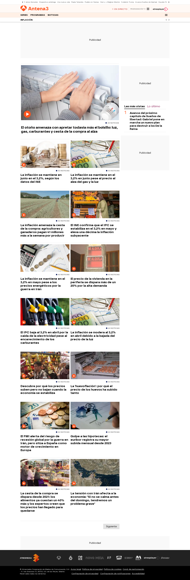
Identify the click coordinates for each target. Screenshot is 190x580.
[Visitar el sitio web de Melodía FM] (138, 558)
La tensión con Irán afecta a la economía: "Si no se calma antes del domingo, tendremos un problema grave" (95, 498)
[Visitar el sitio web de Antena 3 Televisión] (61, 558)
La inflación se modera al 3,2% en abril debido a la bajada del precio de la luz (93, 336)
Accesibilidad (138, 573)
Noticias (53, 15)
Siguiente (111, 526)
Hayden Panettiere (165, 2)
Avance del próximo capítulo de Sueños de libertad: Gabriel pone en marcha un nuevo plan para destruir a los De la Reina (147, 121)
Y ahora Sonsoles (31, 2)
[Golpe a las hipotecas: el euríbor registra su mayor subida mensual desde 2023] (95, 415)
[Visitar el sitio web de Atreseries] (109, 558)
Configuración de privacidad (84, 573)
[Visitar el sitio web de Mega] (100, 558)
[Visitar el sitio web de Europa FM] (128, 558)
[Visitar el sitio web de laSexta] (70, 558)
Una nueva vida (63, 2)
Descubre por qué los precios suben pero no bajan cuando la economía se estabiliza (43, 389)
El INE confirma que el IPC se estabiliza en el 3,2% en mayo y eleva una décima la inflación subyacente (94, 230)
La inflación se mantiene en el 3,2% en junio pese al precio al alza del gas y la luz (93, 178)
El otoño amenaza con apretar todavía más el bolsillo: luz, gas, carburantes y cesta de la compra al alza (69, 129)
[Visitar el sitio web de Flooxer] (165, 558)
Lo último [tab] (153, 106)
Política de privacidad (92, 569)
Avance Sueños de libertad (146, 2)
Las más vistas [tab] (134, 106)
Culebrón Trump (127, 2)
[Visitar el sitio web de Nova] (90, 558)
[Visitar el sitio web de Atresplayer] (152, 558)
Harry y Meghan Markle (110, 2)
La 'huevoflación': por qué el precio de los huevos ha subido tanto (94, 389)
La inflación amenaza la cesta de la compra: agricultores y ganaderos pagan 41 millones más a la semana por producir (42, 230)
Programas (37, 15)
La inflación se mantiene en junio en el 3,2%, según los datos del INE (41, 178)
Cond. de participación (133, 569)
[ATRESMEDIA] (29, 558)
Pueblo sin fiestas (92, 2)
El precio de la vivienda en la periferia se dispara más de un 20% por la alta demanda (93, 282)
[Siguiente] (168, 2)
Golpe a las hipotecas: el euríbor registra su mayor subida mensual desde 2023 (91, 440)
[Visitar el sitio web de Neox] (80, 558)
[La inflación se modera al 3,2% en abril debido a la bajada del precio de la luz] (95, 312)
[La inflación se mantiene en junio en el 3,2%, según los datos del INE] (44, 154)
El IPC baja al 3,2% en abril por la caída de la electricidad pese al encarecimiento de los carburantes (44, 337)
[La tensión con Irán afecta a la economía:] (95, 473)
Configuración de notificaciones (115, 573)
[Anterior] (21, 2)
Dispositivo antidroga (47, 2)
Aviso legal (76, 569)
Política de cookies (113, 569)
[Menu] (166, 15)
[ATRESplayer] (160, 9)
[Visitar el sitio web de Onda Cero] (119, 558)
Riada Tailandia (77, 2)
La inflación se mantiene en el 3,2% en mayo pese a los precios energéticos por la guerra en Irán (42, 284)
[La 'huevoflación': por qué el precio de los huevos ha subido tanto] (95, 365)
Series (24, 15)
